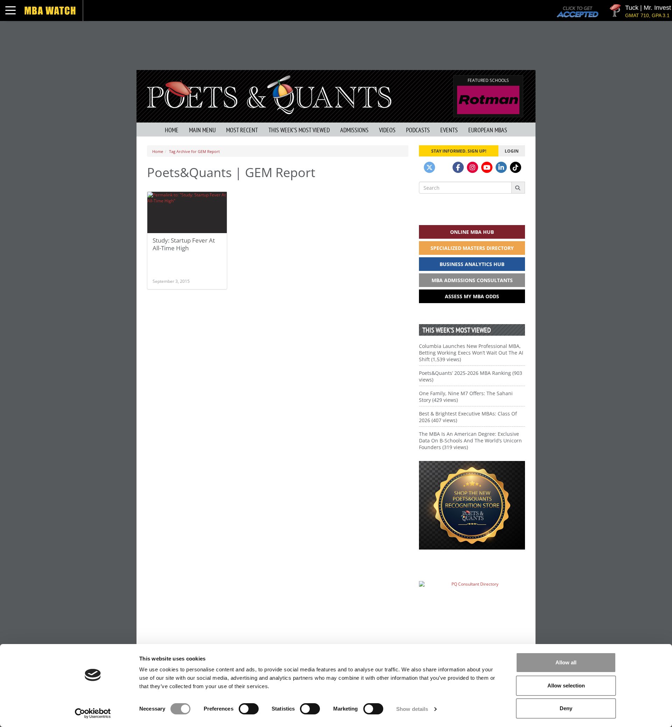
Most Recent (242, 130)
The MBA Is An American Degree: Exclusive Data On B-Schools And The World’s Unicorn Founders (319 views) (470, 440)
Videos (387, 130)
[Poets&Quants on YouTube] (486, 167)
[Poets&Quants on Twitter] (429, 167)
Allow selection (566, 685)
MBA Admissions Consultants (472, 280)
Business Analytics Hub (472, 264)
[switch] (249, 708)
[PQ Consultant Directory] (472, 597)
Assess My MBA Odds (472, 296)
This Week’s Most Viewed (299, 130)
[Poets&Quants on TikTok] (515, 167)
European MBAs (487, 130)
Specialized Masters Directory (472, 248)
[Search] (518, 188)
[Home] (269, 94)
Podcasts (418, 130)
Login (512, 151)
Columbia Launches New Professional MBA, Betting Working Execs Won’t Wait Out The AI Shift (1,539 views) (471, 353)
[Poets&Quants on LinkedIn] (501, 167)
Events (449, 130)
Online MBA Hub (472, 232)
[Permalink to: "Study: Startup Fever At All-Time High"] (187, 212)
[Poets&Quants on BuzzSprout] (443, 167)
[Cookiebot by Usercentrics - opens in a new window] (93, 713)
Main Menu (202, 130)
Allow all (565, 662)
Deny (566, 708)
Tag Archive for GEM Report (194, 151)
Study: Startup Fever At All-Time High (184, 244)
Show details (412, 709)
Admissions (354, 130)
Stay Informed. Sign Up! (458, 151)
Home (171, 130)
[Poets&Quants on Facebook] (458, 167)
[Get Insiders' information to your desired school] (472, 505)
